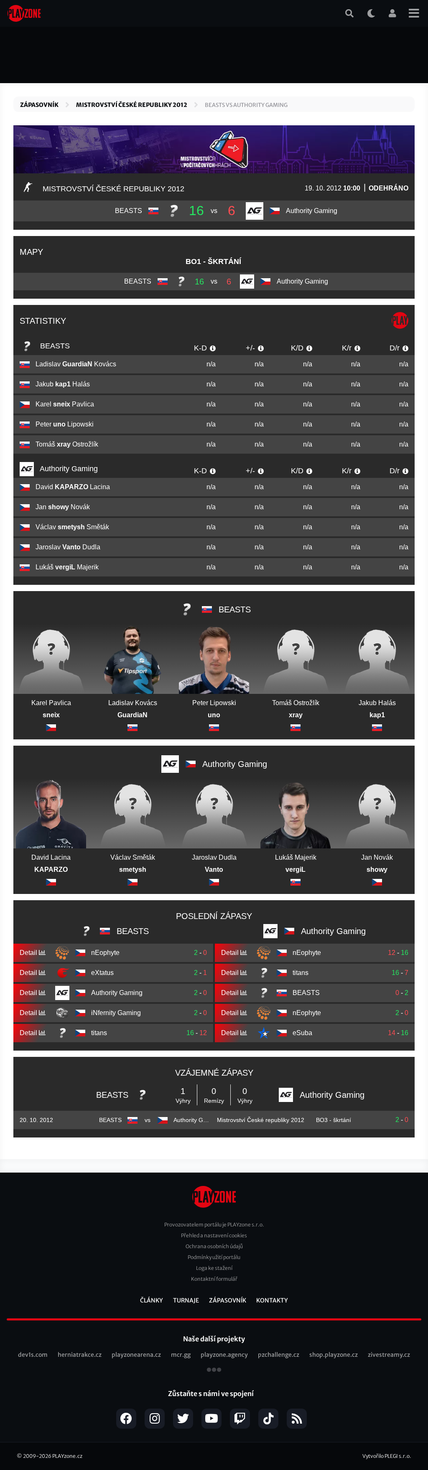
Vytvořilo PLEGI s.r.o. (386, 1456)
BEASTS (54, 346)
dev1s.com (33, 1354)
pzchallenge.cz (278, 1354)
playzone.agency (224, 1354)
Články (151, 1300)
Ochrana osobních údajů (214, 1246)
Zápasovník (39, 105)
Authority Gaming (68, 469)
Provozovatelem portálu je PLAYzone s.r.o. (214, 1224)
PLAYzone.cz (67, 1456)
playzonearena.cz (136, 1354)
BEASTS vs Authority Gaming (246, 105)
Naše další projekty (214, 1339)
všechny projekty (214, 1371)
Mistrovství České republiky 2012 (131, 105)
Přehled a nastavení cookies (214, 1235)
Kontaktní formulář (214, 1279)
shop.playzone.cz (333, 1354)
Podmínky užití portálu (214, 1257)
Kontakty (272, 1300)
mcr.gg (181, 1354)
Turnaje (186, 1300)
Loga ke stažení (214, 1268)
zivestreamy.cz (389, 1354)
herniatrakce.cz (80, 1354)
